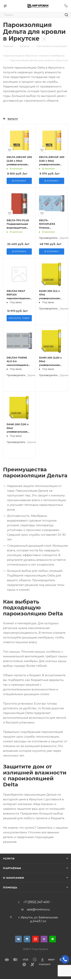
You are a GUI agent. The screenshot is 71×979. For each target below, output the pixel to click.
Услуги (9, 858)
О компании (13, 877)
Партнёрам (12, 868)
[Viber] (44, 939)
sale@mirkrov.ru (38, 909)
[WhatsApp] (52, 939)
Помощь (10, 887)
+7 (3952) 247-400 (36, 902)
